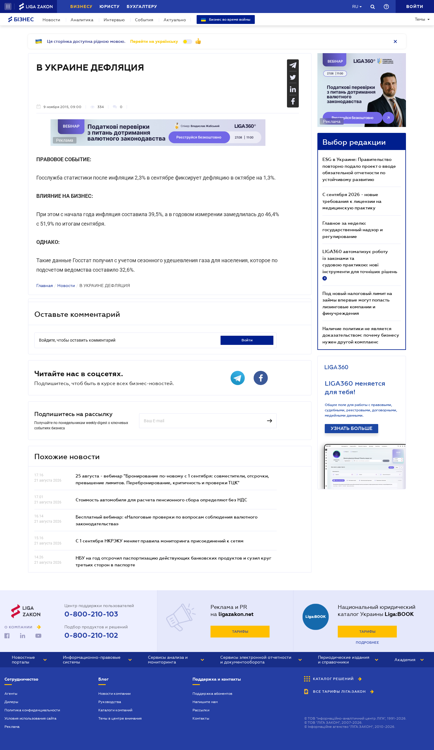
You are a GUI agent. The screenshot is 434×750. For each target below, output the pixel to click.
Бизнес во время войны (229, 19)
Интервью (114, 19)
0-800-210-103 (91, 614)
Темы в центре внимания (120, 718)
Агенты (10, 694)
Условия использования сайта (30, 718)
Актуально (175, 19)
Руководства (109, 702)
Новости (51, 19)
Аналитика (82, 19)
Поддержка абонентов (212, 694)
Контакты (200, 718)
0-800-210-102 (91, 635)
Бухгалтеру (142, 6)
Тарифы (240, 632)
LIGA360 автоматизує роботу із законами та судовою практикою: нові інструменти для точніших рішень (359, 264)
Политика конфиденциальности (32, 710)
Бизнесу (81, 6)
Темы (420, 19)
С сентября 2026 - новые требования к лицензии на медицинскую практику (351, 201)
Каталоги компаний (115, 710)
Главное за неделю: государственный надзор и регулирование (352, 229)
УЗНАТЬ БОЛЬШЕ (351, 428)
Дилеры (11, 702)
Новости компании (114, 694)
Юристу (109, 6)
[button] (8, 6)
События (144, 19)
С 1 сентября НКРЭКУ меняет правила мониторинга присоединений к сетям (160, 540)
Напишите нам (205, 702)
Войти (247, 340)
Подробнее (367, 642)
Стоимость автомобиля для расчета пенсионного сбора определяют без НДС (161, 499)
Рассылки (200, 710)
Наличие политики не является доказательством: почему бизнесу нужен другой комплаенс (360, 335)
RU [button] (355, 6)
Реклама (11, 727)
